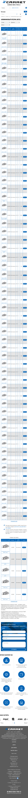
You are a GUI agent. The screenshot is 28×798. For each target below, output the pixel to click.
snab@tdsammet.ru (16, 776)
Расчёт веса (14, 750)
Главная (2, 16)
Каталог (7, 16)
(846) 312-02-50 (15, 7)
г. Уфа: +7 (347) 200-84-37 (14, 774)
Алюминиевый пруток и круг (16, 16)
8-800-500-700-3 (14, 792)
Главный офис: (14, 780)
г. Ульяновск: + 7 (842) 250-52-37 (14, 773)
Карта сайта (14, 753)
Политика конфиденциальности (8, 735)
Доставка (14, 747)
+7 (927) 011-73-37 (14, 789)
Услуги (14, 742)
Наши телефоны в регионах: (14, 769)
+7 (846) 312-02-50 (14, 787)
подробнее (14, 739)
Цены (14, 744)
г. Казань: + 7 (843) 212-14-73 (14, 771)
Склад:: (14, 784)
